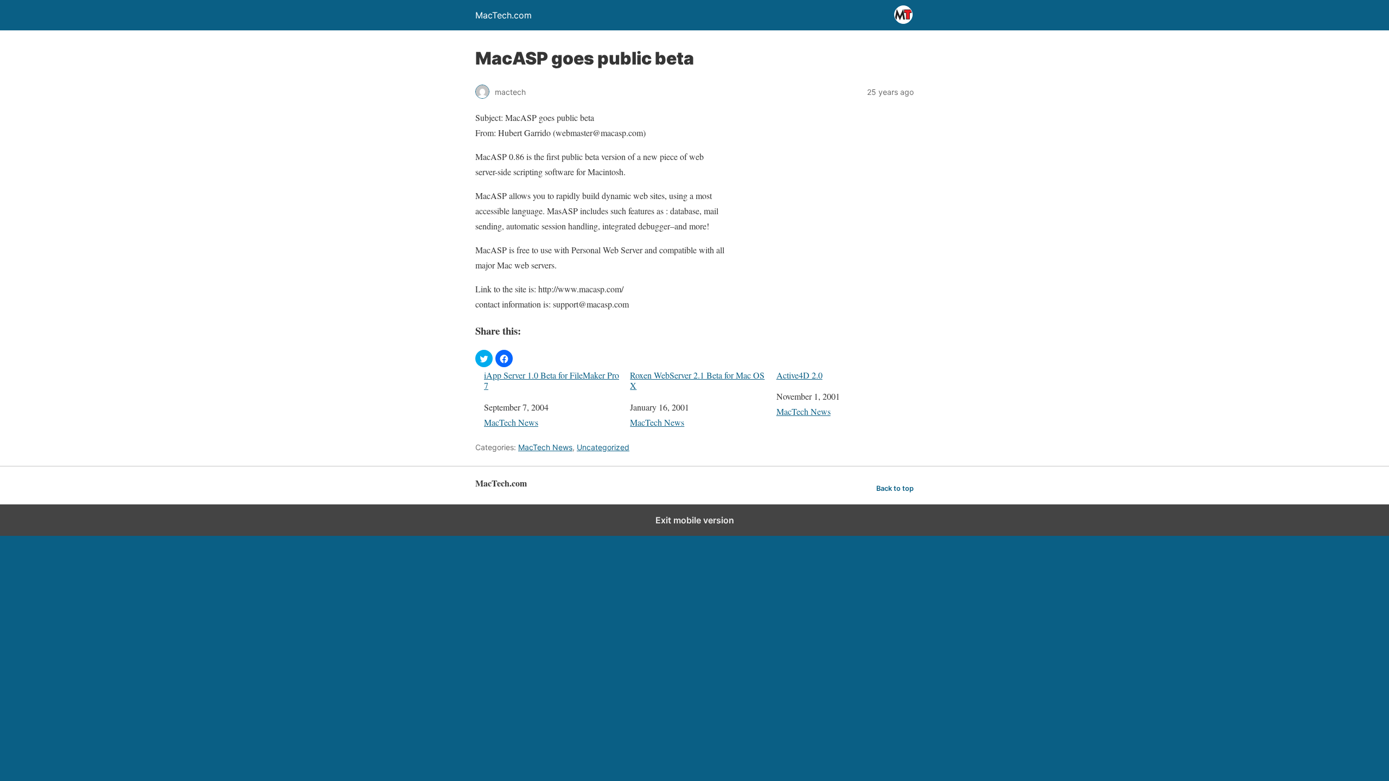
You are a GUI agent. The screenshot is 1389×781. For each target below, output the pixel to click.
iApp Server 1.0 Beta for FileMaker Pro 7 (551, 380)
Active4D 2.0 (799, 375)
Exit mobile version (694, 520)
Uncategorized (603, 447)
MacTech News (511, 422)
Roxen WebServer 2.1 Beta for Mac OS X (697, 380)
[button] (484, 358)
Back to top (895, 488)
